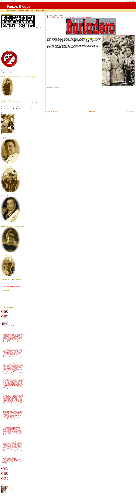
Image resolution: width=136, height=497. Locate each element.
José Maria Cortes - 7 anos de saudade (10, 371)
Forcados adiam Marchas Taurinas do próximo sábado (13, 434)
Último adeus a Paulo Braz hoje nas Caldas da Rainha (13, 372)
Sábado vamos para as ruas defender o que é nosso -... (13, 451)
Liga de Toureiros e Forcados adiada (10, 416)
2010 (3, 479)
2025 (3, 310)
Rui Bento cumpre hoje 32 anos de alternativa (11, 427)
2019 (3, 468)
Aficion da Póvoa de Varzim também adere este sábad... (13, 442)
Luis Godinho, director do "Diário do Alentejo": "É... (12, 333)
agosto (4, 322)
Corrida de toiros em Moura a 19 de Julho (10, 370)
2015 (3, 473)
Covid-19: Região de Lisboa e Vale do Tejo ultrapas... (13, 419)
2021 (3, 315)
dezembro (5, 317)
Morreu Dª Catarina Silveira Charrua (9, 458)
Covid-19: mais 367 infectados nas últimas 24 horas (12, 433)
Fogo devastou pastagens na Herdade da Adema (12, 425)
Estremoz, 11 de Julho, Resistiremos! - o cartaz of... (12, 443)
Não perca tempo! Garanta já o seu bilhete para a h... (13, 343)
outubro (5, 319)
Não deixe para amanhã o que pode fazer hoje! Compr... (13, 326)
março (4, 464)
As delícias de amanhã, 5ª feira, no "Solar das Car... (12, 435)
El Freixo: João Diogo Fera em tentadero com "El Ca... (13, 402)
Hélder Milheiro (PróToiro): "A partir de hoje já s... (12, 460)
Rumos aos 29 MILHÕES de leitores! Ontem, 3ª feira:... (13, 444)
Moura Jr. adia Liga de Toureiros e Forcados (11, 418)
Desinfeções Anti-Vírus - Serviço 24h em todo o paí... (12, 335)
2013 (3, 475)
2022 (3, 313)
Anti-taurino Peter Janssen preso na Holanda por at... (13, 338)
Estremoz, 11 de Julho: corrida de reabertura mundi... (13, 369)
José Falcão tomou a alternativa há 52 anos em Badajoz (13, 455)
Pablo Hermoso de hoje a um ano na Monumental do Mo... (14, 401)
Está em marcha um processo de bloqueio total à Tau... (13, 450)
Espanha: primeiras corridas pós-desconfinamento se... (13, 342)
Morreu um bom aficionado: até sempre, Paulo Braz (12, 412)
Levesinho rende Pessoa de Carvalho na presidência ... (13, 336)
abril (4, 463)
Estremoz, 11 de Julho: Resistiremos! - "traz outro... (12, 448)
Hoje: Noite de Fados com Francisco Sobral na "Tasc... (13, 378)
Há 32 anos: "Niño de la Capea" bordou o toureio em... (13, 358)
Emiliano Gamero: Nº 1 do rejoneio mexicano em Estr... (13, 431)
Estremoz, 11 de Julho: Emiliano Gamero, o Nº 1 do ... (13, 396)
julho (4, 323)
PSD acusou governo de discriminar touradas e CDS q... (13, 384)
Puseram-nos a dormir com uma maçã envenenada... (12, 459)
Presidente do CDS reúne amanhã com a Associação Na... (13, 379)
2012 (3, 477)
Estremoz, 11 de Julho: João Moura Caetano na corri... (13, 404)
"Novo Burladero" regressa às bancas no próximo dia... (13, 397)
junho (4, 324)
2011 (3, 478)
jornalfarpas (10, 486)
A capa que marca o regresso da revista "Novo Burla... (13, 389)
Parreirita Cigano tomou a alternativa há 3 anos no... (12, 351)
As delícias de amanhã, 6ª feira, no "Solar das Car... (12, 409)
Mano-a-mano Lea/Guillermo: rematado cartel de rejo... (13, 410)
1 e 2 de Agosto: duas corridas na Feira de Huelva (12, 357)
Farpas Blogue (18, 6)
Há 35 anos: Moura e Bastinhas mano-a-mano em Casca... (14, 325)
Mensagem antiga (131, 111)
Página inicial (92, 111)
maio (4, 462)
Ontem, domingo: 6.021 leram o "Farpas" (10, 354)
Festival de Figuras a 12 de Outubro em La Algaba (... (13, 385)
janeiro (4, 467)
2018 (3, 469)
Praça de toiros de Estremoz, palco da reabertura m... (13, 436)
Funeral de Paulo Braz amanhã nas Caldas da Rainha (13, 395)
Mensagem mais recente (52, 111)
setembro (5, 321)
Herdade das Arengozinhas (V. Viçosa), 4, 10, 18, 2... (13, 461)
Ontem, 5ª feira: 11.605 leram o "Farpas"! (10, 403)
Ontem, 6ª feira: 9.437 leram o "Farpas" (10, 368)
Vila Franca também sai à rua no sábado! (10, 457)
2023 (3, 312)
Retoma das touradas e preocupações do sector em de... (13, 420)
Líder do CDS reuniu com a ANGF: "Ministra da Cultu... (13, 364)
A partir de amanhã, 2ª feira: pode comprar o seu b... (12, 355)
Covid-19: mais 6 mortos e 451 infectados (10, 390)
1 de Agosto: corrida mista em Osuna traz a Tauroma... (13, 399)
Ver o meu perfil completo (11, 488)
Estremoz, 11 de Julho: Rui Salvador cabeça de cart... (13, 413)
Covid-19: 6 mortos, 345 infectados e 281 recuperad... (13, 449)
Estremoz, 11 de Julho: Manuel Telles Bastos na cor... (13, 400)
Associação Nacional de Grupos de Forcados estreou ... (13, 363)
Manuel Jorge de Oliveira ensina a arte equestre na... (13, 380)
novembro (5, 318)
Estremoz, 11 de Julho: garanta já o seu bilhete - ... (12, 340)
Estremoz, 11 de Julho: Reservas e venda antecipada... (13, 365)
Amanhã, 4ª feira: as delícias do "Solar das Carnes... (12, 447)
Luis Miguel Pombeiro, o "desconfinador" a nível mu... (13, 386)
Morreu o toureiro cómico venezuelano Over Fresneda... (13, 347)
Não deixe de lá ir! (6, 414)
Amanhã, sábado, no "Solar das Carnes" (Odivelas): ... (13, 381)
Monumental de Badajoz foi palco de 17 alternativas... (13, 383)
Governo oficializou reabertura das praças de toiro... (12, 398)
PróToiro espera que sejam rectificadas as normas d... (13, 387)
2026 (3, 308)
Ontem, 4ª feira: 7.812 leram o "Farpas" (10, 426)
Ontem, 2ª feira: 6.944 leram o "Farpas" (10, 339)
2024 (3, 311)
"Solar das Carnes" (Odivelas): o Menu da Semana (12, 350)
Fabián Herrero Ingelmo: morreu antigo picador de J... (13, 352)
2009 (3, 480)
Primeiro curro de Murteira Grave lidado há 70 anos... (12, 349)
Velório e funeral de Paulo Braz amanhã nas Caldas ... (13, 382)
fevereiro (5, 466)
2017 (3, 470)
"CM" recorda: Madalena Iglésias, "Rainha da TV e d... (13, 337)
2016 (3, 472)
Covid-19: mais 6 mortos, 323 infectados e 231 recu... (13, 367)
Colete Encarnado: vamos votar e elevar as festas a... (13, 353)
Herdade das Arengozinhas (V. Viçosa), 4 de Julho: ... (13, 441)
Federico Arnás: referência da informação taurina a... (12, 362)
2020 (3, 316)
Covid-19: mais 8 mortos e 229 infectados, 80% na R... (13, 332)
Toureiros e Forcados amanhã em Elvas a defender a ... (13, 327)
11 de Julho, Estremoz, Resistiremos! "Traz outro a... (12, 440)
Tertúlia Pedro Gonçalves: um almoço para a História (12, 432)
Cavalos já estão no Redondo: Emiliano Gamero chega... (13, 394)
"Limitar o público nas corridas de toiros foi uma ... (12, 388)
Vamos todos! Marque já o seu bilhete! (10, 429)
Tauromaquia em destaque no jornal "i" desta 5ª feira (12, 428)
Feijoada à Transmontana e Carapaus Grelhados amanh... (13, 341)
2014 (3, 474)
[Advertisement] (58, 100)
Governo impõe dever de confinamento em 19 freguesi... (13, 411)
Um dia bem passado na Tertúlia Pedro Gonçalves (12, 415)
